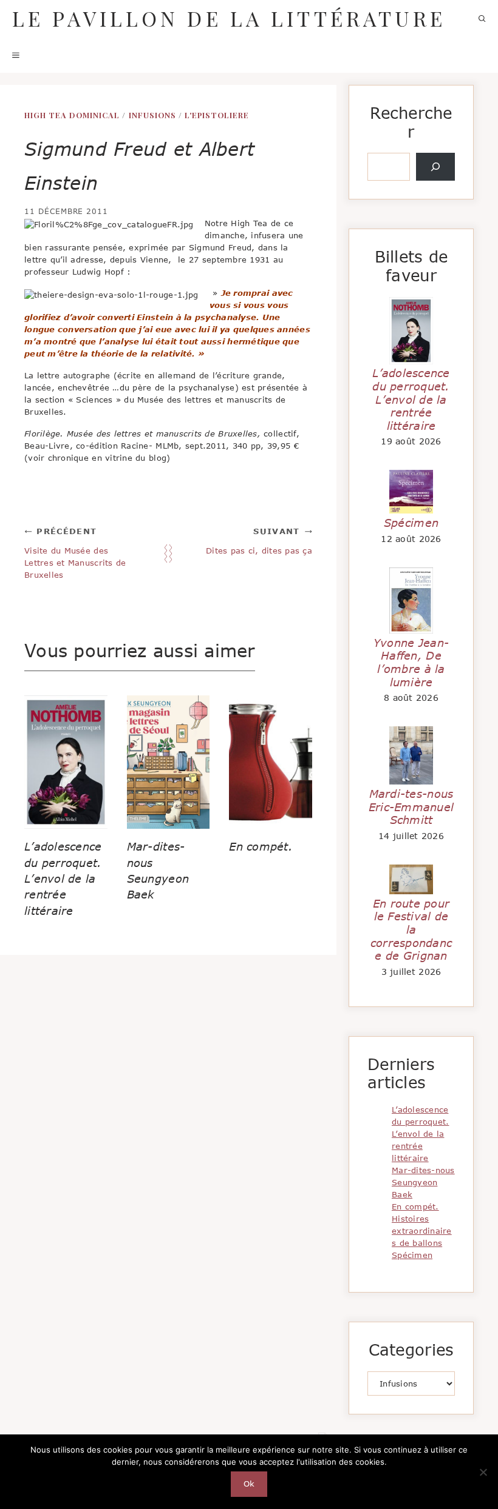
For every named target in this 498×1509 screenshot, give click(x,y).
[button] (482, 18)
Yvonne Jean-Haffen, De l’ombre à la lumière (411, 662)
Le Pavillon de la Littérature (229, 18)
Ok (249, 1483)
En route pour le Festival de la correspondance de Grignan (411, 929)
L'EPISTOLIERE (217, 115)
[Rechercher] (435, 167)
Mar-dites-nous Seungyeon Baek (423, 1182)
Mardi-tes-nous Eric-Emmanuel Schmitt (411, 806)
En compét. (261, 846)
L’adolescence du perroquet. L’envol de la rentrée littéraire (62, 878)
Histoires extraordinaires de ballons (422, 1231)
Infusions (152, 115)
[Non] (483, 1472)
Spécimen (411, 522)
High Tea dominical (72, 115)
